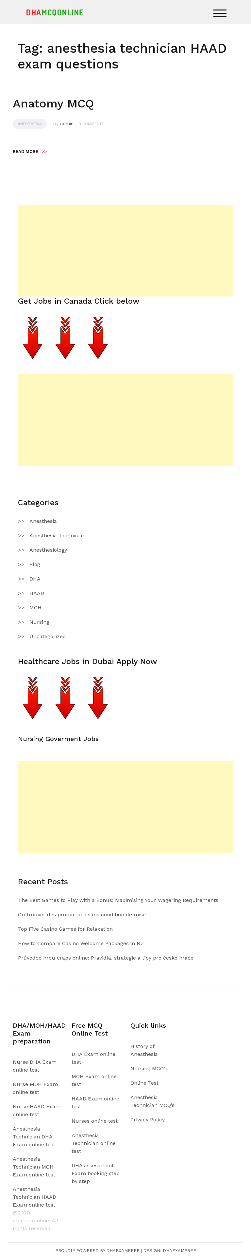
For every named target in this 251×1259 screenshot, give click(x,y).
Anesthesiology (48, 550)
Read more (30, 151)
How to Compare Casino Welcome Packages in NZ (81, 943)
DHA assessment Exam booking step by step (96, 1173)
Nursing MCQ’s (148, 1068)
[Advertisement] (125, 250)
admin (67, 123)
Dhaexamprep (179, 1250)
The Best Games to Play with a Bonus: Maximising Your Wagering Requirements (118, 900)
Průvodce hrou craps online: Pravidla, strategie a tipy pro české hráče (105, 958)
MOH (35, 607)
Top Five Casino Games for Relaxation (65, 929)
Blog (34, 564)
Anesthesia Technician (57, 535)
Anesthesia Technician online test (94, 1143)
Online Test (144, 1083)
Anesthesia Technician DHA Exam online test (34, 1137)
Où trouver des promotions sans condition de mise (82, 914)
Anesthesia (30, 124)
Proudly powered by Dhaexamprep (97, 1250)
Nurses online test (95, 1121)
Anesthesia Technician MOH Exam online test (34, 1167)
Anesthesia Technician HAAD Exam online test (34, 1197)
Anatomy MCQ (53, 103)
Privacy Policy (147, 1119)
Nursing (39, 622)
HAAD (36, 593)
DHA (35, 579)
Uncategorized (47, 636)
